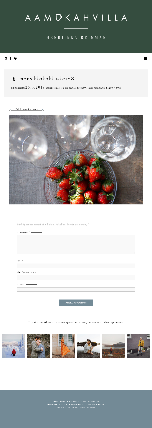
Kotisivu (21, 284)
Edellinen (18, 109)
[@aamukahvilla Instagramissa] (76, 345)
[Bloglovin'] (16, 59)
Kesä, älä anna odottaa (71, 88)
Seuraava (35, 109)
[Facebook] (11, 59)
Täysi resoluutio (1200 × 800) (104, 88)
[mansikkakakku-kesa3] (76, 161)
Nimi (20, 261)
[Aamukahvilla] (76, 26)
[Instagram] (7, 59)
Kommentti (23, 232)
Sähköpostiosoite (27, 272)
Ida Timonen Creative (83, 407)
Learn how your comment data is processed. (98, 322)
